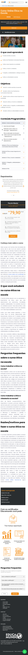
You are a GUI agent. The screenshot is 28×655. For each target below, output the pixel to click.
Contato (4, 617)
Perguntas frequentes (7, 616)
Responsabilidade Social (7, 627)
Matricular (13, 236)
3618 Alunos (17, 17)
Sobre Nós (5, 614)
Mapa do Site (5, 630)
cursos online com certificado (16, 274)
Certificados (5, 608)
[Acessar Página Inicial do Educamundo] (3, 2)
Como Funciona (5, 615)
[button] (26, 2)
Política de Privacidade (7, 626)
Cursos (6, 5)
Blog (3, 605)
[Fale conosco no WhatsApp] (25, 652)
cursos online (9, 480)
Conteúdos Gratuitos (6, 604)
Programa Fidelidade (6, 620)
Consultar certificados (7, 619)
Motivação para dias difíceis (8, 628)
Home (3, 5)
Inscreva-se (18, 480)
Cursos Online (5, 601)
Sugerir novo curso (6, 606)
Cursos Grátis (5, 603)
